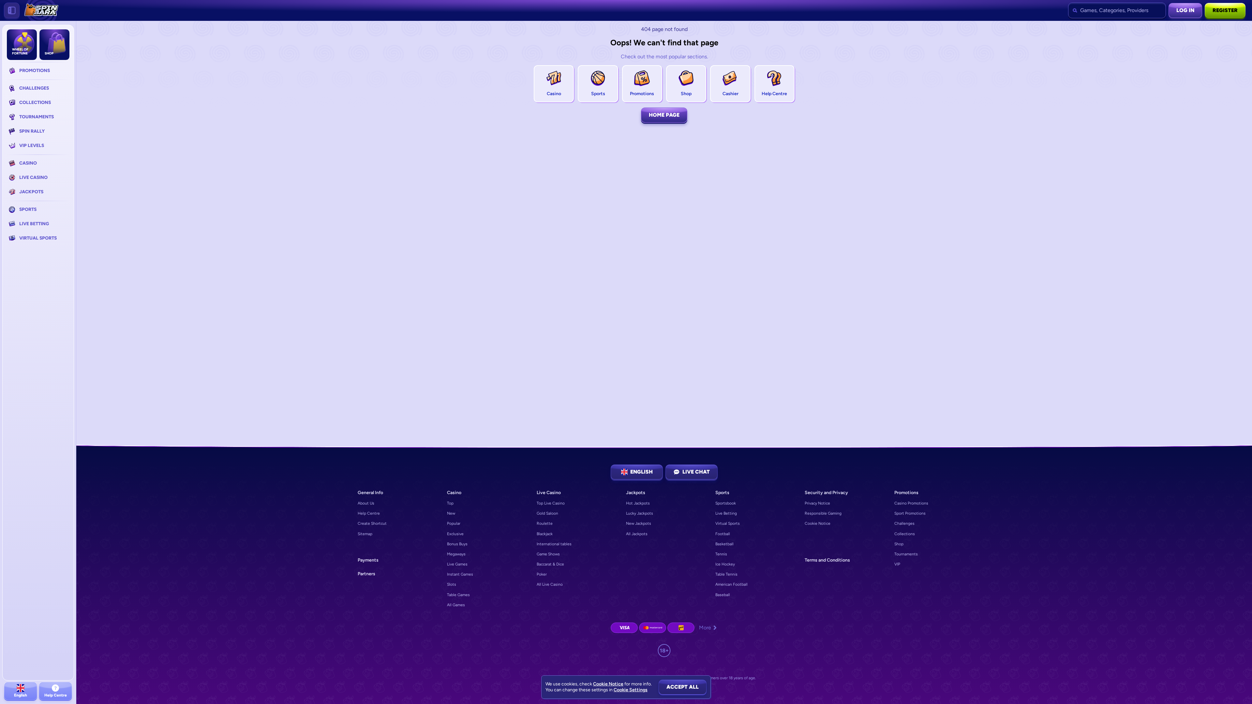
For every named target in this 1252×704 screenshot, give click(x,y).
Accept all (682, 687)
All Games (456, 605)
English (641, 472)
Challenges (904, 523)
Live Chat (696, 472)
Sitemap (365, 534)
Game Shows (548, 554)
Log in (1185, 10)
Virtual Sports (727, 523)
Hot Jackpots (638, 503)
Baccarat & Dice (550, 564)
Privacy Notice (817, 503)
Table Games (458, 595)
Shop (898, 544)
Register (1225, 10)
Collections (904, 534)
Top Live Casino (551, 503)
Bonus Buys (457, 544)
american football (731, 584)
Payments (368, 560)
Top (450, 503)
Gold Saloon (547, 513)
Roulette (545, 523)
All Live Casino (550, 584)
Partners (366, 574)
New (451, 513)
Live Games (457, 564)
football (722, 534)
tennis (721, 554)
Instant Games (460, 574)
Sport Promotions (910, 513)
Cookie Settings (631, 690)
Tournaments (906, 554)
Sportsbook (725, 503)
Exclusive (455, 534)
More (705, 627)
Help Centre (369, 513)
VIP (897, 564)
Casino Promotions (911, 503)
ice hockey (725, 564)
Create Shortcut (372, 523)
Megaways (456, 554)
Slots (451, 584)
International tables (554, 544)
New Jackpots (638, 523)
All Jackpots (637, 534)
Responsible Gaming (823, 513)
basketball (724, 544)
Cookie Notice (817, 523)
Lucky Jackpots (639, 513)
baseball (722, 595)
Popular (453, 523)
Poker (542, 574)
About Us (366, 503)
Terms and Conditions (827, 560)
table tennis (726, 574)
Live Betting (726, 513)
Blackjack (545, 534)
